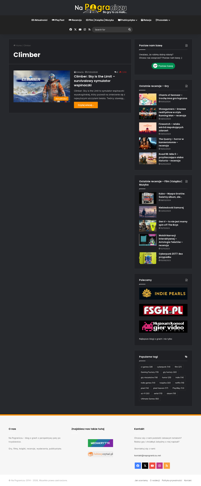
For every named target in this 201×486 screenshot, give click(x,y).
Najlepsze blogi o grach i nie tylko (155, 339)
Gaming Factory (150, 372)
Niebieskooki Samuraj (171, 207)
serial (158, 393)
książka (165, 383)
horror (166, 377)
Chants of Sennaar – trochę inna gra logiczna (173, 96)
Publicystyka (128, 20)
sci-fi (145, 393)
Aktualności (40, 20)
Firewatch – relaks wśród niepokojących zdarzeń (171, 127)
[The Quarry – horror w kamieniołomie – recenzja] (147, 143)
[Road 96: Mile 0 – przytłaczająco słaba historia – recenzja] (147, 158)
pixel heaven (160, 388)
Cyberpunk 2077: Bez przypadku (171, 255)
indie (180, 377)
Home (18, 45)
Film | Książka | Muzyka (101, 20)
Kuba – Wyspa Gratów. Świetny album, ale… (172, 195)
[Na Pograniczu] (100, 7)
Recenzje (76, 20)
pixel (145, 388)
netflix (179, 383)
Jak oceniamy (141, 480)
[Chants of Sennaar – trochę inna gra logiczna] (147, 99)
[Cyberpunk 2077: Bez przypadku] (147, 258)
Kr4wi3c (80, 72)
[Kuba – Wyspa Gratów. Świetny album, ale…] (147, 198)
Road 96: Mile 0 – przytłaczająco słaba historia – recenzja (171, 157)
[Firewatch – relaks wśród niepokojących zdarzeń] (147, 128)
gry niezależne (149, 377)
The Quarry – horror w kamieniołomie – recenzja (171, 142)
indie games (148, 383)
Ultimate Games (150, 399)
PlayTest (59, 20)
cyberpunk (163, 367)
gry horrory (170, 372)
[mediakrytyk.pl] (100, 446)
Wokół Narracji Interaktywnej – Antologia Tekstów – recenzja (171, 240)
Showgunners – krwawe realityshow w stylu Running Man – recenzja (172, 112)
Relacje (147, 20)
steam (171, 393)
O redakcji (155, 480)
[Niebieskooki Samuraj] (147, 212)
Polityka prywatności (172, 480)
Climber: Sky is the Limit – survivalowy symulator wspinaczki (94, 80)
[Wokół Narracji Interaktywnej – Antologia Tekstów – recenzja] (147, 240)
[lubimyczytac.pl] (100, 456)
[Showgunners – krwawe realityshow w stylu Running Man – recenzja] (147, 113)
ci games (147, 367)
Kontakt (188, 480)
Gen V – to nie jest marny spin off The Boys (173, 223)
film (178, 367)
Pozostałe (162, 20)
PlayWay (178, 388)
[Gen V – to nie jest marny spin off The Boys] (147, 226)
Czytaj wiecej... (86, 105)
